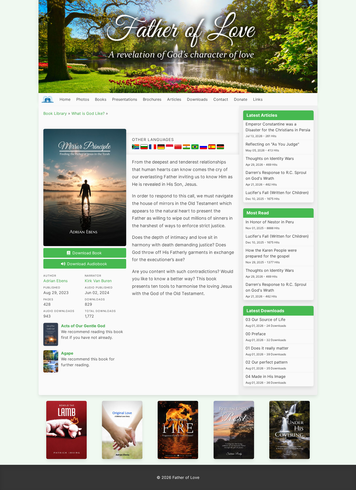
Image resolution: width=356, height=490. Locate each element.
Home (65, 99)
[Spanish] (212, 147)
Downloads (197, 99)
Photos (82, 99)
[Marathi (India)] (187, 147)
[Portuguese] (195, 147)
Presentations (124, 99)
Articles (174, 99)
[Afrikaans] (136, 147)
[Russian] (204, 147)
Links (258, 99)
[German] (161, 147)
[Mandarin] (178, 147)
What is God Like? (88, 113)
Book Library (55, 113)
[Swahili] (220, 147)
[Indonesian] (170, 147)
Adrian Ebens (55, 280)
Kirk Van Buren (98, 280)
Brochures (152, 99)
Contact (220, 99)
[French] (153, 147)
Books (100, 99)
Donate (240, 99)
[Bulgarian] (144, 147)
